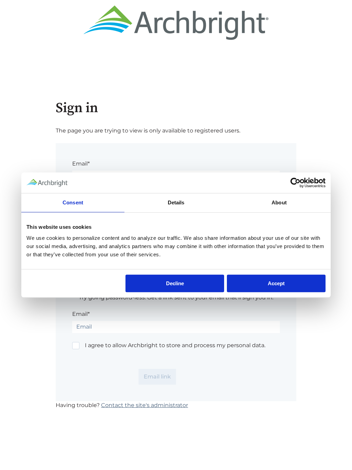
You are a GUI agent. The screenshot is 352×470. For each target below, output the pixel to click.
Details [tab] (176, 202)
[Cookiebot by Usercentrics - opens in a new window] (295, 183)
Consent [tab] (73, 202)
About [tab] (279, 202)
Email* (81, 163)
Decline (175, 283)
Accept (276, 283)
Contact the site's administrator (144, 405)
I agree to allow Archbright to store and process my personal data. (175, 345)
